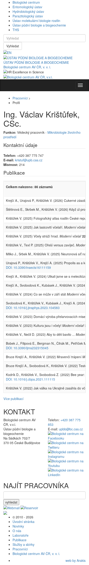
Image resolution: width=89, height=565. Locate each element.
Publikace (19, 540)
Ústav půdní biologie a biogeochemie (39, 25)
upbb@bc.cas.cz (71, 429)
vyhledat (11, 502)
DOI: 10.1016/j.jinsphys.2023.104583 (33, 307)
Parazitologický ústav (28, 16)
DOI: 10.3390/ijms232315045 (27, 348)
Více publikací (13, 398)
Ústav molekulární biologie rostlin (36, 20)
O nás (17, 530)
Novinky (18, 526)
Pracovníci (20, 98)
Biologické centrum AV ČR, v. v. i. (27, 67)
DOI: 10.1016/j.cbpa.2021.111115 (30, 379)
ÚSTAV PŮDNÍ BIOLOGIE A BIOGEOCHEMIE (36, 62)
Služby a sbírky (23, 544)
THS (16, 29)
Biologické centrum (26, 2)
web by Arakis (75, 560)
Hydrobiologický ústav (28, 11)
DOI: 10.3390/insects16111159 (28, 267)
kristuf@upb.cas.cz (28, 160)
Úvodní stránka (23, 521)
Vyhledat (12, 46)
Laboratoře (21, 535)
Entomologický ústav (27, 7)
